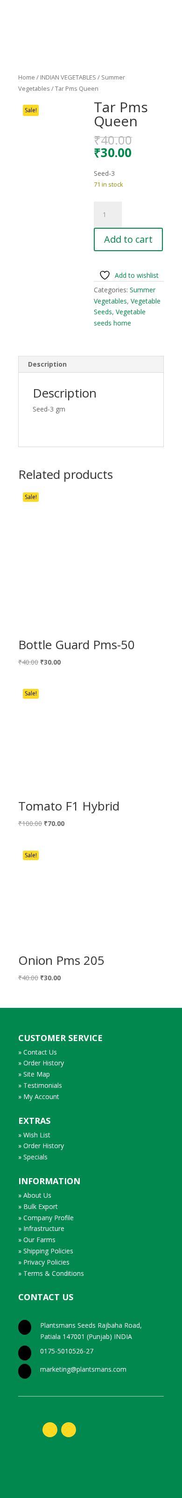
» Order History (41, 1062)
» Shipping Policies (45, 1250)
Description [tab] (47, 364)
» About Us (34, 1195)
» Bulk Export (38, 1206)
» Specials (33, 1156)
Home (26, 77)
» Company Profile (46, 1217)
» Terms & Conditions (51, 1273)
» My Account (38, 1096)
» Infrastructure (41, 1228)
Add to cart (128, 239)
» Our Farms (37, 1239)
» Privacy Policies (44, 1262)
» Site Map (34, 1074)
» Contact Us (37, 1052)
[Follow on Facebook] (49, 1429)
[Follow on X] (68, 1429)
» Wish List (34, 1134)
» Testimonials (40, 1085)
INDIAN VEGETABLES (68, 77)
